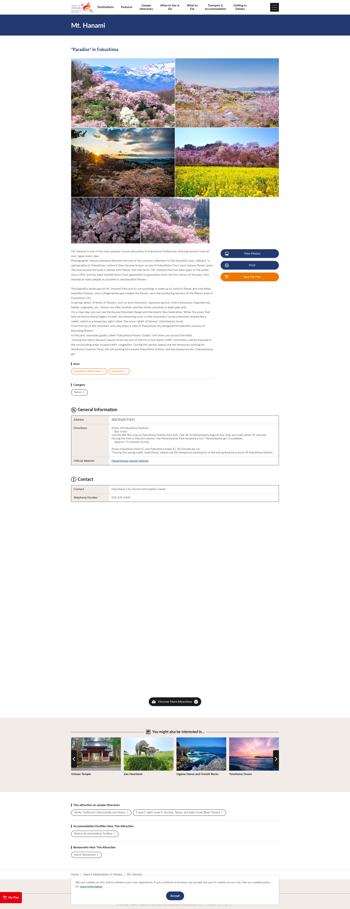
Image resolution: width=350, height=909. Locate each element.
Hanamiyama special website (130, 460)
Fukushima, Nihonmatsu (87, 371)
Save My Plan (252, 276)
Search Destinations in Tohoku (102, 874)
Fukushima (118, 371)
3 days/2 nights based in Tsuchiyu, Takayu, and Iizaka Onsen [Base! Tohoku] (178, 812)
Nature (78, 392)
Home (75, 874)
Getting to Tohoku (239, 7)
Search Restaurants (85, 855)
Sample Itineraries (146, 7)
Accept (175, 895)
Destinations (105, 7)
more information (91, 886)
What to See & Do (170, 7)
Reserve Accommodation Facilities (93, 833)
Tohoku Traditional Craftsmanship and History (99, 812)
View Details (79, 739)
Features (126, 7)
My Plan (13, 897)
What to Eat (192, 7)
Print (252, 265)
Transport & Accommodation (215, 7)
